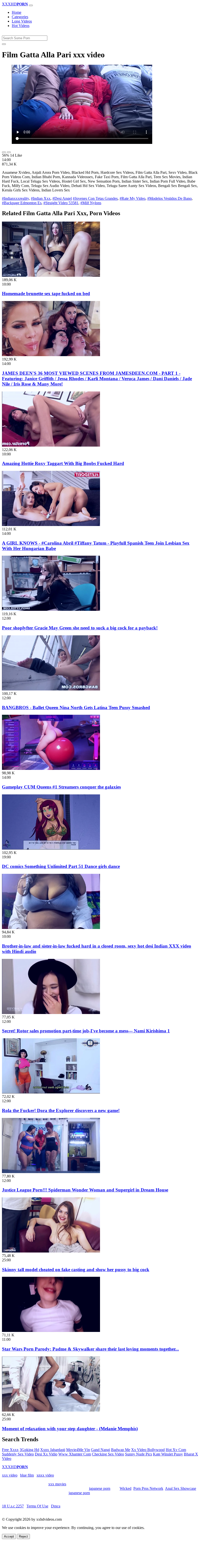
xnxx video (45, 1475)
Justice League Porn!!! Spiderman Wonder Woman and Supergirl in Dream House (85, 1189)
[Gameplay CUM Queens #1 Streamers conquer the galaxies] (51, 768)
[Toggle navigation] (31, 5)
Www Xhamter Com (74, 1454)
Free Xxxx (10, 1450)
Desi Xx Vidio (46, 1454)
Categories (20, 17)
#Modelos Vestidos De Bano (169, 198)
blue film (27, 1475)
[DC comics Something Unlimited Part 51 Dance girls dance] (51, 848)
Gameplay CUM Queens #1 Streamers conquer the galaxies (61, 786)
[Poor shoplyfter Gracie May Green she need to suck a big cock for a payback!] (51, 609)
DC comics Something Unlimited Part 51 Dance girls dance (61, 866)
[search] (4, 44)
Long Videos (22, 21)
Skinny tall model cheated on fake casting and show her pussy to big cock (75, 1269)
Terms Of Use (37, 1506)
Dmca (55, 1506)
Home (16, 12)
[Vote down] (9, 152)
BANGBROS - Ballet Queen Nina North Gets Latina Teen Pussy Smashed (76, 707)
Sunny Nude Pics (138, 1454)
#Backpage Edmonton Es (21, 203)
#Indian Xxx (40, 198)
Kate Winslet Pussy (168, 1454)
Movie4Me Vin (78, 1450)
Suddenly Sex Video (18, 1454)
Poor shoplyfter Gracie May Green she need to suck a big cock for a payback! (80, 627)
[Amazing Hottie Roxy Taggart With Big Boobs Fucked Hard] (51, 445)
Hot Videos (20, 26)
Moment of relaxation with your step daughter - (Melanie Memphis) (70, 1428)
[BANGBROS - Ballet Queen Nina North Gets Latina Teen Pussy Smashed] (51, 689)
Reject (23, 1536)
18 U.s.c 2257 (13, 1506)
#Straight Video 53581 (60, 203)
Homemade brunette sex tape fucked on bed (46, 293)
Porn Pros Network (148, 1488)
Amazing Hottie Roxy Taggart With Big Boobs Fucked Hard (63, 463)
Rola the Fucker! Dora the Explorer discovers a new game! (61, 1110)
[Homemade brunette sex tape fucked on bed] (51, 275)
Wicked (125, 1488)
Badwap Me (120, 1450)
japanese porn (99, 1488)
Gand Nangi (100, 1450)
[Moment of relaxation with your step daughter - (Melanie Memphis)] (51, 1410)
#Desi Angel (62, 198)
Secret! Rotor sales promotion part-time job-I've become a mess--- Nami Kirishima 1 (86, 1030)
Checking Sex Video (108, 1454)
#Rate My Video (132, 198)
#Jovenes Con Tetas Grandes (95, 198)
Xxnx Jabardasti (52, 1450)
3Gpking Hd (29, 1450)
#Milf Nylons (90, 203)
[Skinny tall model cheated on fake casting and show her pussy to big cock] (51, 1251)
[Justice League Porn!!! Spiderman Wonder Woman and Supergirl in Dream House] (51, 1172)
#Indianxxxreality (15, 198)
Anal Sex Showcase (180, 1488)
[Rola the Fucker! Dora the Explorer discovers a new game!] (51, 1092)
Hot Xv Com (176, 1450)
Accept (9, 1536)
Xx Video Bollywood (148, 1450)
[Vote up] (4, 152)
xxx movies (57, 1484)
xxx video (9, 1475)
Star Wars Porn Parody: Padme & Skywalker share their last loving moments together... (90, 1349)
